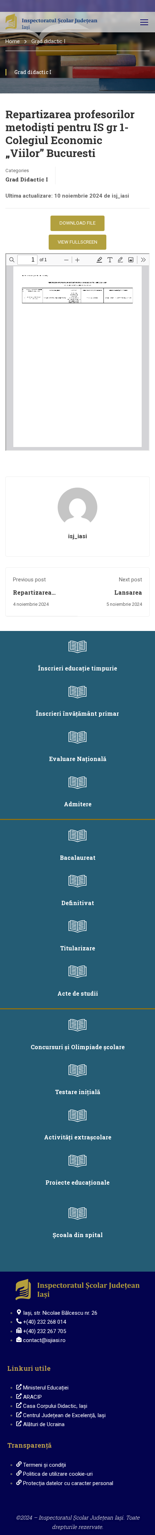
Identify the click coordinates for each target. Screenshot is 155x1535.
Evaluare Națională (77, 758)
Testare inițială (77, 1092)
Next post (130, 579)
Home (12, 41)
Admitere (78, 804)
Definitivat (77, 903)
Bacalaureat (78, 857)
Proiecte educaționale (77, 1182)
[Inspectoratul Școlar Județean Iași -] (51, 22)
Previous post (29, 579)
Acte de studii (77, 993)
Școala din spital (78, 1235)
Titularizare (77, 948)
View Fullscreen (77, 242)
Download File (77, 223)
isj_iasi (77, 536)
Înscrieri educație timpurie (77, 668)
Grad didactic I (48, 41)
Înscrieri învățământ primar (77, 713)
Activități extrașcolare (77, 1137)
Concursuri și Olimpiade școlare (78, 1047)
